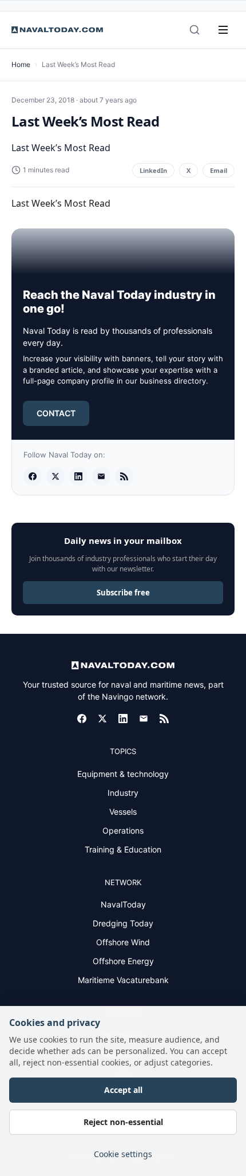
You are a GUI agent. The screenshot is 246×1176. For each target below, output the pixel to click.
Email (218, 170)
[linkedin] (78, 476)
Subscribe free (123, 592)
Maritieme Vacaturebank (123, 980)
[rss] (124, 476)
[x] (55, 476)
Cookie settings (123, 1154)
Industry (123, 793)
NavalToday (123, 904)
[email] (101, 476)
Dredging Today (123, 923)
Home (20, 64)
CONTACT (56, 413)
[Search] (194, 29)
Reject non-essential (123, 1121)
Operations (123, 830)
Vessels (123, 811)
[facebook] (32, 476)
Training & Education (123, 849)
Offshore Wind (123, 942)
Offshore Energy (123, 961)
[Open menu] (223, 29)
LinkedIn (153, 170)
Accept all (123, 1089)
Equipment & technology (123, 774)
